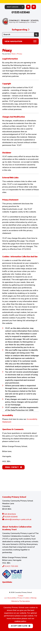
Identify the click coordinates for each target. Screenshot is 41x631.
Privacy (20, 598)
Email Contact (12, 467)
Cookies (26, 598)
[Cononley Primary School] (20, 21)
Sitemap (34, 598)
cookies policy (20, 621)
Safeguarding (20, 29)
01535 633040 (21, 12)
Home (14, 54)
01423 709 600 (11, 566)
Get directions (10, 514)
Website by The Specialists (20, 601)
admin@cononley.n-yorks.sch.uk (17, 519)
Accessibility (12, 598)
